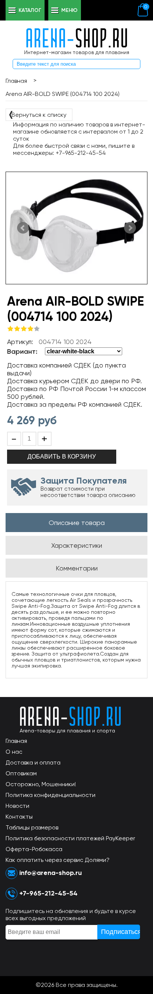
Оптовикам (21, 773)
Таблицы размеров (32, 827)
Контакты (19, 816)
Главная (16, 740)
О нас (14, 751)
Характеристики (76, 545)
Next (130, 228)
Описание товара (77, 522)
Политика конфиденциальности (50, 794)
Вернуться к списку (37, 114)
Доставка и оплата (33, 762)
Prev (23, 228)
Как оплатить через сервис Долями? (58, 859)
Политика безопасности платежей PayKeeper (70, 838)
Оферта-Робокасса (34, 849)
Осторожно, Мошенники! (41, 784)
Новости (17, 805)
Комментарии (77, 568)
